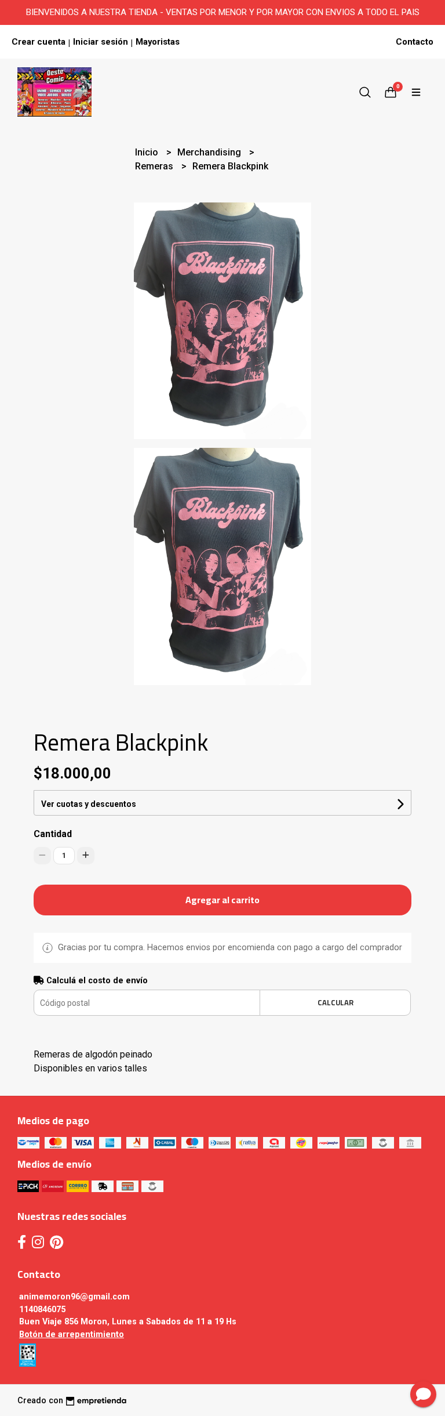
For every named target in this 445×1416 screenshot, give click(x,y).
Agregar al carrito (222, 899)
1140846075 (42, 1309)
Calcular (335, 1002)
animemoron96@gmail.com (74, 1297)
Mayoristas (158, 42)
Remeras (155, 166)
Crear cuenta (38, 42)
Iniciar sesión (100, 42)
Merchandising (210, 152)
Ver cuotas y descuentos (88, 804)
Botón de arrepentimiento (71, 1334)
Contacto (414, 42)
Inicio (148, 152)
